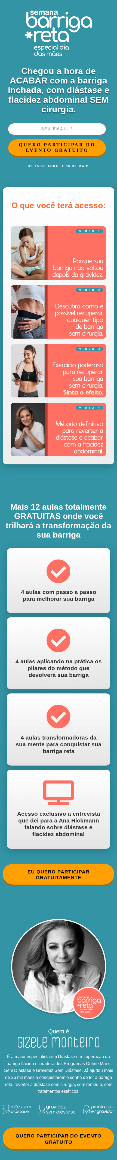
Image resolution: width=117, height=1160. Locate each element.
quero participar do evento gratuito (57, 147)
